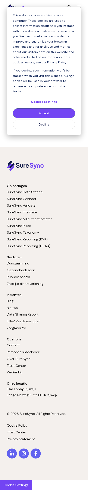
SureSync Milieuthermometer (29, 219)
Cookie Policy (17, 425)
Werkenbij (14, 372)
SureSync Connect (21, 199)
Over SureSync (19, 359)
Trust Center (16, 365)
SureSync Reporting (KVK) (27, 239)
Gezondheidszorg (21, 270)
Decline (44, 124)
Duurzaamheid (18, 263)
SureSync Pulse (19, 226)
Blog (10, 301)
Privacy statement (21, 439)
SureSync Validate (21, 205)
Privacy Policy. (57, 62)
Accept (44, 113)
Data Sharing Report (22, 314)
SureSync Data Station (25, 192)
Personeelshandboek (23, 352)
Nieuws (12, 308)
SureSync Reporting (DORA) (28, 246)
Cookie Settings (16, 485)
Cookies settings (44, 102)
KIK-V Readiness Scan (23, 321)
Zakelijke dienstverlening (25, 283)
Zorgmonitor (16, 328)
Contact (13, 345)
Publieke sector (18, 277)
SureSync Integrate (22, 212)
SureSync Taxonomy (23, 232)
